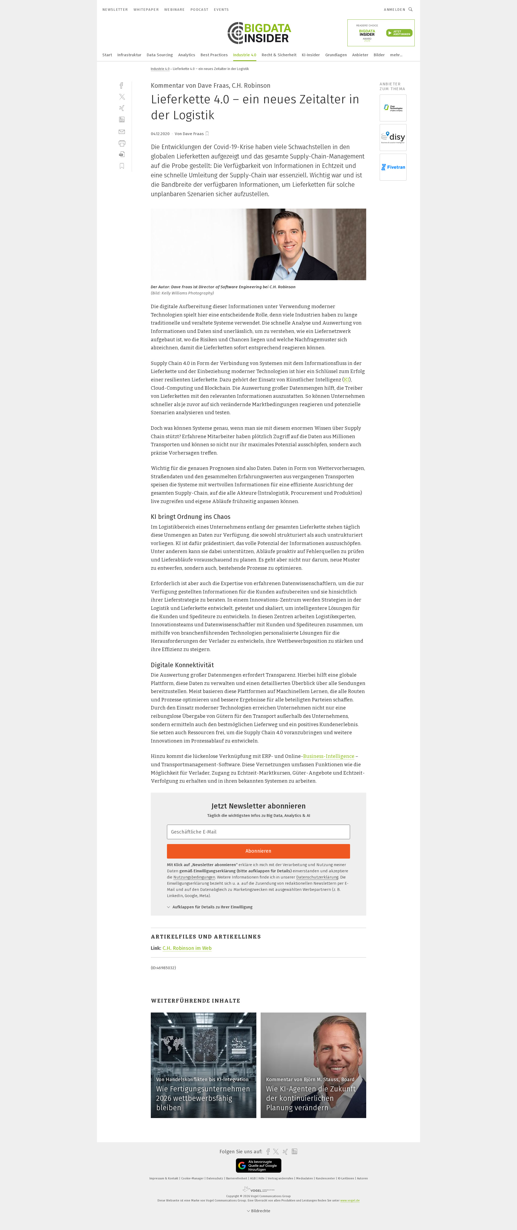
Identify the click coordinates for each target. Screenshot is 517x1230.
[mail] (121, 131)
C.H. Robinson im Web (187, 948)
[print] (121, 142)
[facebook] (121, 85)
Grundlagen (336, 54)
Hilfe (262, 1178)
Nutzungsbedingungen (194, 877)
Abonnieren (258, 851)
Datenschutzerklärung (317, 877)
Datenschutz (215, 1178)
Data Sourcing (160, 54)
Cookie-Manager (192, 1178)
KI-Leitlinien (346, 1178)
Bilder (379, 54)
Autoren (362, 1178)
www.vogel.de (350, 1200)
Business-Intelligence (328, 756)
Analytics (186, 54)
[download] (121, 154)
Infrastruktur (129, 54)
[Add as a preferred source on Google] (258, 1165)
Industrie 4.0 (244, 54)
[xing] (121, 108)
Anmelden (394, 9)
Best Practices (214, 54)
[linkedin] (121, 119)
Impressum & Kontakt (164, 1178)
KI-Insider (311, 54)
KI (346, 380)
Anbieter (360, 54)
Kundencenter (326, 1178)
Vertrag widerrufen (281, 1178)
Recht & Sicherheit (279, 54)
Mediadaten (305, 1178)
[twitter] (121, 96)
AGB (253, 1178)
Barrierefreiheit (237, 1178)
